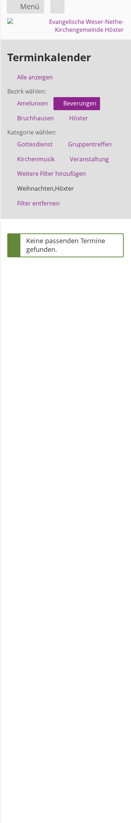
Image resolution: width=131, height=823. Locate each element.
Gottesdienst (35, 144)
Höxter (78, 118)
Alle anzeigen (35, 77)
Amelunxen (32, 103)
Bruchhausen (35, 118)
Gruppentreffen (90, 144)
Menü (29, 6)
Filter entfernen (38, 203)
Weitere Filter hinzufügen (51, 174)
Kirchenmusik (36, 159)
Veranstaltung (89, 159)
